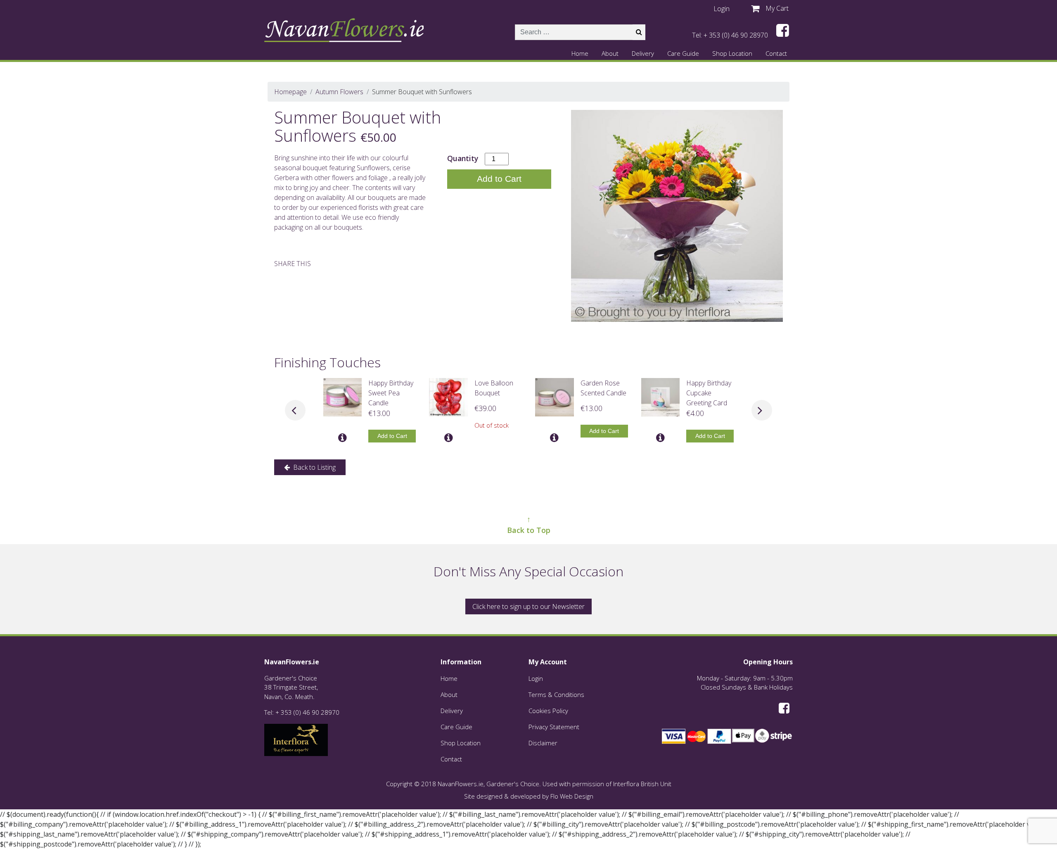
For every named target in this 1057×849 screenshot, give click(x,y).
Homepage (290, 91)
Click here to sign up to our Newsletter (528, 606)
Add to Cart (499, 178)
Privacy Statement (553, 727)
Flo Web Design (571, 796)
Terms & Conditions (556, 694)
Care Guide (683, 53)
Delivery (643, 53)
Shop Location (732, 53)
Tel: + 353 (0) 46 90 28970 (730, 35)
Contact (776, 53)
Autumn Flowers (339, 91)
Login (535, 678)
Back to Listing (314, 467)
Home (579, 53)
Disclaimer (542, 743)
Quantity (462, 158)
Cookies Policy (548, 710)
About (610, 53)
